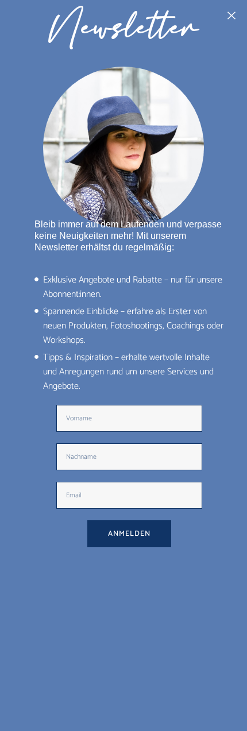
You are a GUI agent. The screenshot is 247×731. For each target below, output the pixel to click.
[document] (123, 365)
